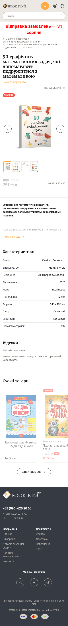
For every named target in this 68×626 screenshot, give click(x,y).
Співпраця (9, 539)
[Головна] (4, 38)
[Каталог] (45, 6)
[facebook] (34, 582)
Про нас (7, 533)
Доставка (42, 539)
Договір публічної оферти (13, 545)
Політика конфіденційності (13, 554)
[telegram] (48, 582)
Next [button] (60, 129)
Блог (39, 549)
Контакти (8, 561)
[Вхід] (55, 6)
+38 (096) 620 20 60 (17, 508)
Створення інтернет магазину (24, 610)
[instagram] (20, 582)
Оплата (40, 533)
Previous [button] (8, 129)
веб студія (53, 610)
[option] (34, 128)
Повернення (43, 543)
